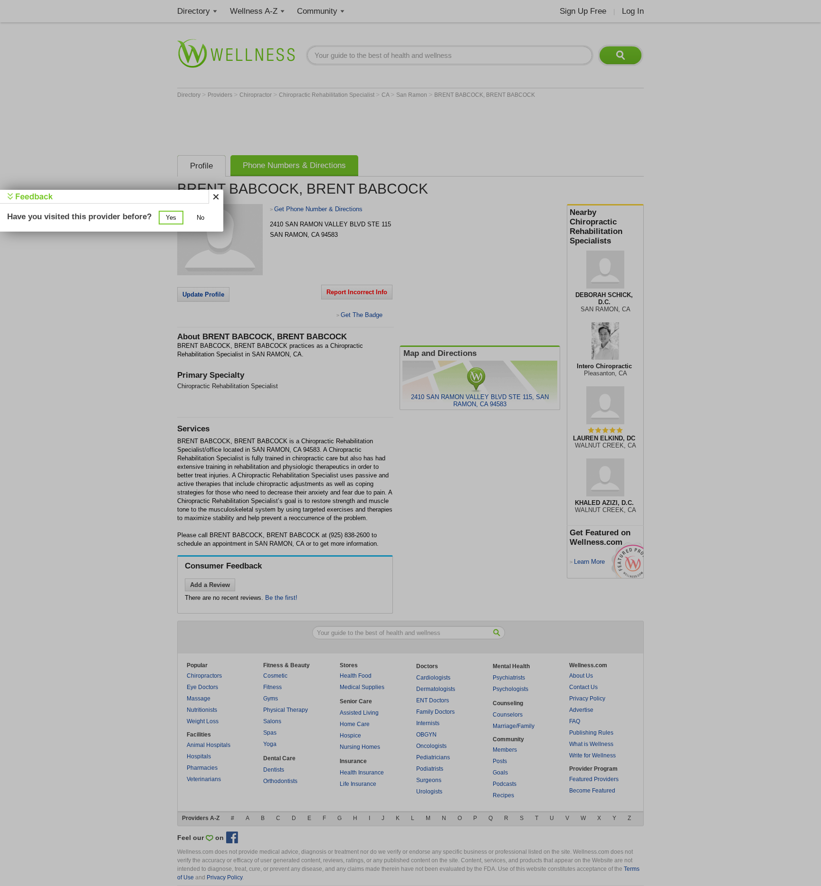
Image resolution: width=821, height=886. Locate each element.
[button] (171, 217)
